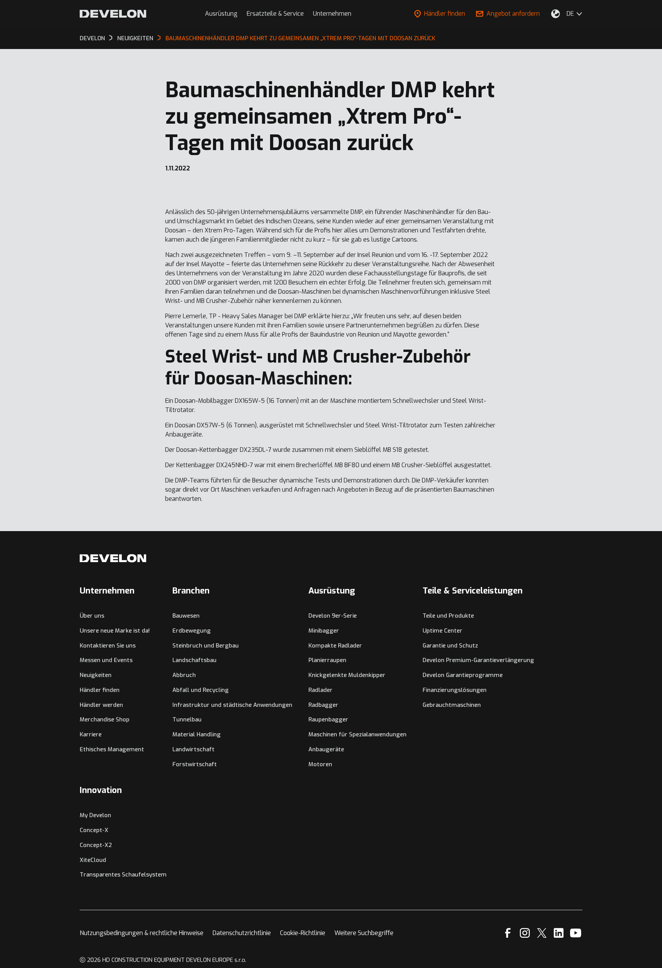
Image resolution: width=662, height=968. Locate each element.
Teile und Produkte (448, 616)
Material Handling (196, 734)
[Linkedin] (558, 933)
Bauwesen (186, 616)
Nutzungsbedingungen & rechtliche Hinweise (141, 933)
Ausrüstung (221, 14)
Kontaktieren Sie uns (108, 645)
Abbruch (184, 675)
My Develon (95, 815)
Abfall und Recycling (200, 690)
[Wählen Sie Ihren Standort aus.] (555, 14)
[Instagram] (525, 933)
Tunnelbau (187, 719)
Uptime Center (442, 630)
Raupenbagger (328, 719)
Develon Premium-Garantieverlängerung (478, 660)
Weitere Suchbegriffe (363, 933)
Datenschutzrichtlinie (242, 933)
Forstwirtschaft (194, 764)
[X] (542, 933)
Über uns (92, 616)
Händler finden (444, 14)
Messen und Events (106, 660)
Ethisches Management (112, 749)
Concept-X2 (96, 845)
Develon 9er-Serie (332, 616)
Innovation (101, 790)
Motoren (320, 764)
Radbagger (323, 705)
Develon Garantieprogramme (463, 675)
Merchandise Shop (104, 719)
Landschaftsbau (194, 660)
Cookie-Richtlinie (302, 933)
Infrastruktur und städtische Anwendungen (232, 705)
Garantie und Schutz (450, 645)
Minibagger (323, 630)
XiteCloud (93, 860)
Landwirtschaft (193, 749)
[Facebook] (508, 933)
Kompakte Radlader (335, 645)
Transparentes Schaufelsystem (123, 874)
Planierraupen (327, 660)
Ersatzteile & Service (275, 14)
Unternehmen (332, 14)
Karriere (91, 734)
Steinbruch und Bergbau (205, 645)
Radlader (320, 690)
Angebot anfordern (513, 14)
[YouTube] (575, 933)
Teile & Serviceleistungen (473, 590)
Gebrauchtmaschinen (452, 705)
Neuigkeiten (95, 675)
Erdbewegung (191, 630)
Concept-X (94, 830)
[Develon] (113, 14)
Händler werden (101, 705)
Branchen (191, 590)
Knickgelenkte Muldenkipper (346, 675)
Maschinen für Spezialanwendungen (357, 734)
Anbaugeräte (326, 749)
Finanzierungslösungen (455, 690)
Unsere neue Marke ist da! (115, 630)
